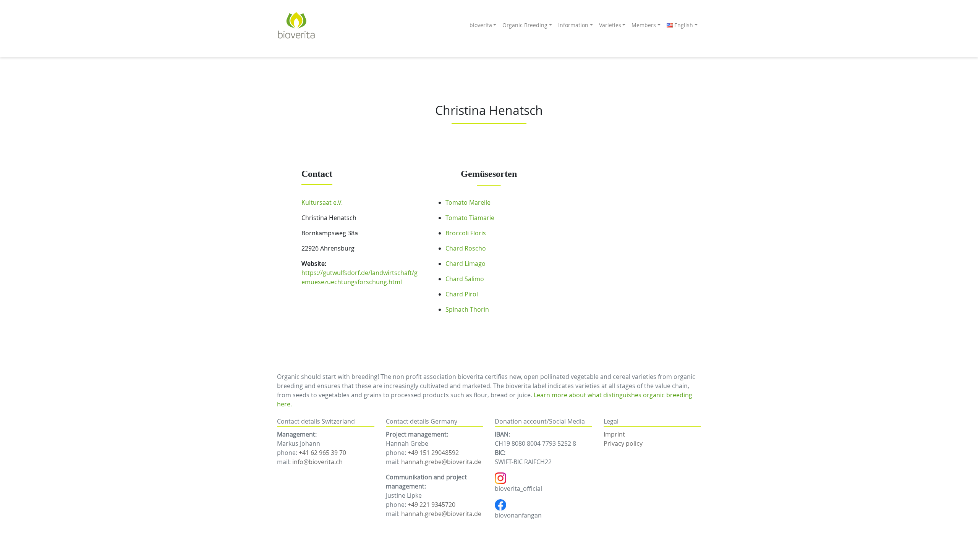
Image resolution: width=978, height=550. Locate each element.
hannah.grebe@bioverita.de (441, 462)
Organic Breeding (524, 25)
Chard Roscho (465, 248)
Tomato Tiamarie (469, 218)
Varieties (610, 25)
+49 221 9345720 (431, 504)
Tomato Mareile (468, 202)
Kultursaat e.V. (322, 202)
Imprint (614, 434)
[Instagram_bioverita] (500, 477)
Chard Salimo (464, 279)
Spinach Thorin (467, 309)
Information (573, 25)
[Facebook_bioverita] (500, 504)
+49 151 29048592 (433, 452)
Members (643, 25)
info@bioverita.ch (317, 462)
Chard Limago (465, 263)
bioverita (481, 25)
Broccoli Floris (465, 233)
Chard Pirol (461, 294)
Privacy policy (623, 443)
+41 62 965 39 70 (322, 452)
